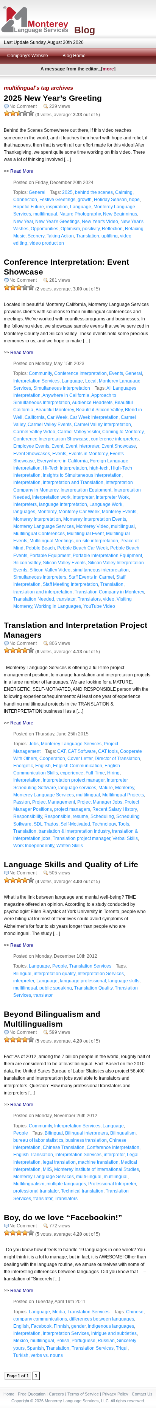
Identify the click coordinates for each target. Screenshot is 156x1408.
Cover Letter (79, 758)
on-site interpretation (97, 540)
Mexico (20, 1340)
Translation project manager (81, 838)
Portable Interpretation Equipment (107, 555)
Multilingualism (28, 1183)
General (37, 192)
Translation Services (90, 966)
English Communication (77, 765)
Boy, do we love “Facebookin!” (63, 1217)
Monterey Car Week (79, 511)
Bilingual (22, 973)
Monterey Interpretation (37, 519)
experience (71, 773)
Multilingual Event (85, 533)
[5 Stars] (31, 113)
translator (65, 599)
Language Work (105, 504)
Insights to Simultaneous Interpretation (82, 475)
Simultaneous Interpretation (61, 388)
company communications (40, 1319)
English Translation (33, 1154)
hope (134, 199)
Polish (62, 1340)
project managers (72, 809)
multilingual (45, 214)
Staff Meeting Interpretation (70, 584)
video (108, 599)
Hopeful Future (28, 206)
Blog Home (74, 55)
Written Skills (69, 845)
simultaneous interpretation (101, 570)
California (35, 417)
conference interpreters (115, 439)
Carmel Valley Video (34, 431)
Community (40, 373)
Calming (124, 192)
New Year (23, 221)
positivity (91, 228)
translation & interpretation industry (74, 831)
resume (80, 816)
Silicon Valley (27, 562)
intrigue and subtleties (114, 1333)
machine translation (98, 1162)
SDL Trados (46, 824)
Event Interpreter (82, 446)
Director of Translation (117, 758)
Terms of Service (83, 1394)
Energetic (23, 765)
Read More (21, 171)
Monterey (46, 511)
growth (85, 199)
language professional (83, 980)
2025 (67, 192)
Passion (21, 802)
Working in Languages (57, 606)
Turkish (20, 1355)
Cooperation (52, 758)
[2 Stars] (13, 113)
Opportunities (44, 228)
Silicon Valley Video (50, 570)
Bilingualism (123, 1133)
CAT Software (82, 751)
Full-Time (95, 773)
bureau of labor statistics (38, 1140)
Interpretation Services (36, 381)
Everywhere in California (62, 461)
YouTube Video (99, 606)
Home (8, 1394)
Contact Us (142, 1394)
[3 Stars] (19, 113)
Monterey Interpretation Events (94, 519)
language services (77, 787)
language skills (123, 980)
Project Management (53, 802)
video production (47, 243)
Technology (104, 824)
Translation (87, 236)
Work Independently (33, 845)
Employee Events (31, 446)
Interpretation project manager (74, 780)
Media (58, 1311)
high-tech (99, 468)
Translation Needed (33, 599)
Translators (89, 599)
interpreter (83, 497)
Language (80, 206)
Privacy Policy (115, 1394)
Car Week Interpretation (94, 417)
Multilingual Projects (123, 795)
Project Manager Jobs (99, 802)
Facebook (41, 1326)
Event (57, 446)
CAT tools (108, 751)
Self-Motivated (75, 824)
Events (116, 373)
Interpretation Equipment (86, 490)
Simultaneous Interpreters (39, 577)
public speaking (55, 988)
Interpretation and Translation (73, 482)
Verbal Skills (125, 838)
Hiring (113, 773)
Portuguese (83, 1340)
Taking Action (60, 236)
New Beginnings (120, 214)
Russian (106, 1340)
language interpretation (63, 504)
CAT (61, 751)
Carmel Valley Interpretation (102, 424)
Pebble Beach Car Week (82, 548)
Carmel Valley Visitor (79, 431)
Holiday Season (110, 199)
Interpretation (27, 482)
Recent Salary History (114, 809)
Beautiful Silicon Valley (99, 409)
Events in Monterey (88, 453)
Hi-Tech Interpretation (65, 468)
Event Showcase (118, 446)
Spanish (35, 1348)
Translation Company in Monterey (109, 592)
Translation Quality (93, 988)
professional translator (36, 1191)
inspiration (57, 206)
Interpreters (25, 504)
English (43, 765)
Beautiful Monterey (55, 409)
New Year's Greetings (57, 221)
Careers (56, 1394)
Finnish (61, 1326)
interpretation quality (54, 973)
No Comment (23, 106)
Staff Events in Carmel (91, 577)
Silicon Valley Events (64, 562)
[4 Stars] (25, 113)
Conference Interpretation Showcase (51, 439)
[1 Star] (7, 113)
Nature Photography (80, 214)
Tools (123, 824)
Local (91, 381)
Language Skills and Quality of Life (71, 864)
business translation (86, 1140)
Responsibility (27, 816)
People (59, 966)
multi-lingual (88, 1176)
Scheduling (102, 816)
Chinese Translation (63, 1147)
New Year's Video (100, 221)
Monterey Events (119, 511)
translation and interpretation (42, 592)
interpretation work (51, 497)
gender (78, 1326)
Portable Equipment (50, 555)
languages (24, 511)
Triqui (122, 1348)
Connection (25, 199)
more (108, 69)
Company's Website (27, 55)
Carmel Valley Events (50, 424)
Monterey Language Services (43, 526)
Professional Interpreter (112, 1183)
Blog (84, 30)
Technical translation (82, 1191)
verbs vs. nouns (47, 1355)
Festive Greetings (57, 199)
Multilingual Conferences (39, 533)
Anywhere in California (65, 395)
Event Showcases (31, 453)
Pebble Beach (40, 548)
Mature (105, 787)
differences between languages (101, 1319)
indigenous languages (111, 1326)
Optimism (70, 228)
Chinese (135, 1311)
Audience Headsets (92, 402)
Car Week (57, 417)
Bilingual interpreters (86, 1133)
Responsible (57, 816)
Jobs (34, 743)
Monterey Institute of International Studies (96, 1169)
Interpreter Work (112, 497)
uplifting (109, 236)
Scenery (36, 236)
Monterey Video (92, 526)
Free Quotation (31, 1394)
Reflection (112, 228)
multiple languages (66, 1183)
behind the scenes (94, 192)
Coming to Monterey (123, 431)
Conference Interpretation (80, 373)
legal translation (59, 1162)
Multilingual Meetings (51, 540)
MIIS (47, 1169)
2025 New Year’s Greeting (53, 98)
